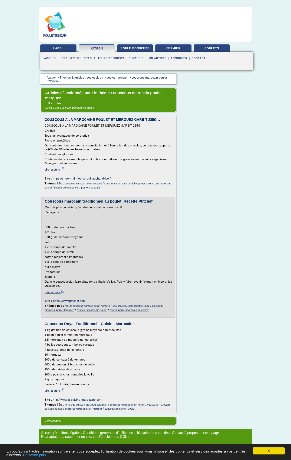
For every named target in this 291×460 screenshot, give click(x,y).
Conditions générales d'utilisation (108, 433)
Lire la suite (53, 169)
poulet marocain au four (66, 187)
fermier (173, 48)
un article (158, 58)
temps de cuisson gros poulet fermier (86, 404)
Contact (198, 58)
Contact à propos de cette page (195, 433)
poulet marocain (90, 187)
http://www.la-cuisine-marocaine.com (77, 399)
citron (97, 48)
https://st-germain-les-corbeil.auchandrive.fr (82, 178)
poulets (212, 48)
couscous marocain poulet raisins (127, 404)
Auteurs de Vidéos (109, 58)
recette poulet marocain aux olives (129, 310)
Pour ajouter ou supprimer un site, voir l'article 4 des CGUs (85, 436)
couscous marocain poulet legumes (125, 183)
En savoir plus (34, 455)
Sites (88, 58)
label (58, 48)
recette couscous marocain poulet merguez (87, 306)
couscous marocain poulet (92, 310)
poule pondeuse (135, 48)
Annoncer (179, 58)
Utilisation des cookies (152, 433)
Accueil (50, 58)
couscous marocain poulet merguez (83, 183)
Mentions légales (68, 433)
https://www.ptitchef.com (69, 300)
